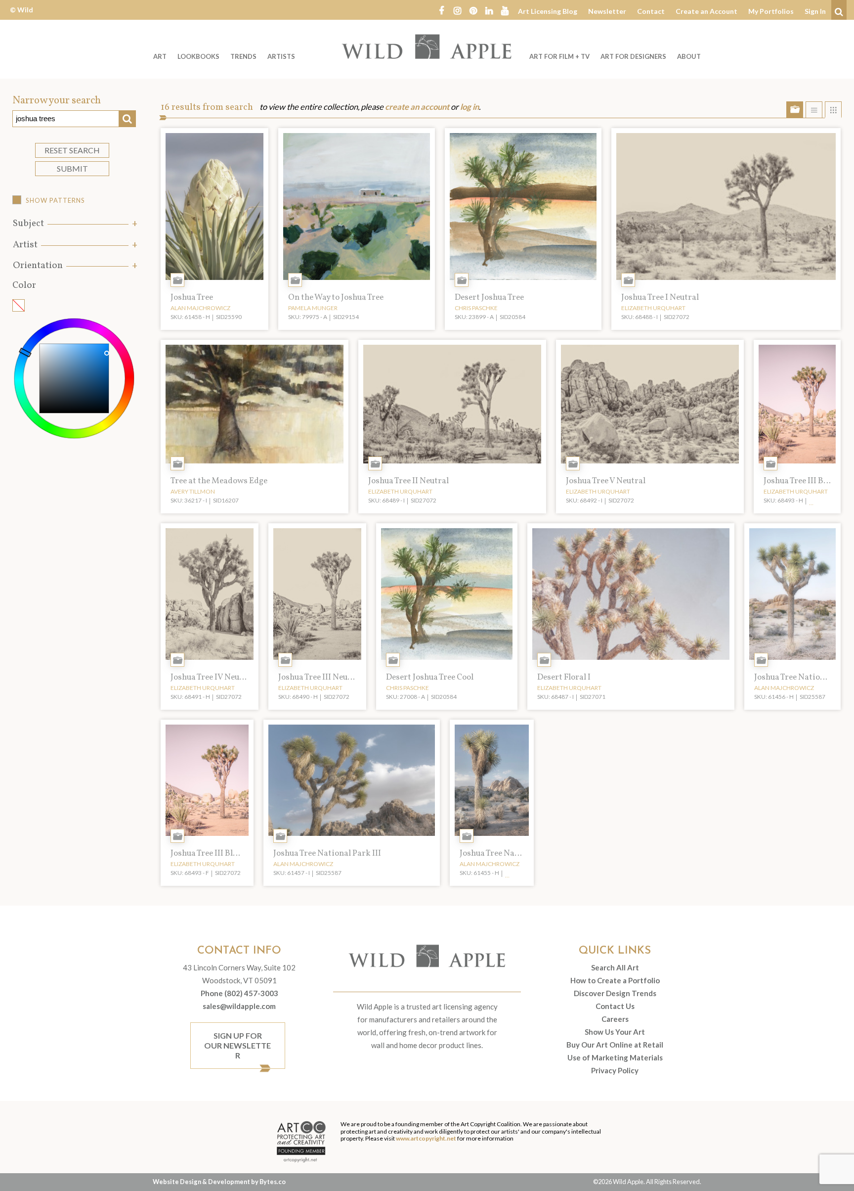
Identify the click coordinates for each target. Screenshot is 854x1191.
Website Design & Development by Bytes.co (219, 1182)
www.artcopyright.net (426, 1138)
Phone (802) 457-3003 (239, 993)
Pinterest (473, 9)
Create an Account (706, 11)
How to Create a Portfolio (615, 980)
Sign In (815, 11)
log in (469, 107)
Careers (615, 1018)
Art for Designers (633, 56)
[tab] (74, 223)
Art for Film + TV (559, 56)
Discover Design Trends (615, 993)
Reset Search (72, 150)
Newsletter (607, 11)
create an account (417, 107)
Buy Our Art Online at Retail (614, 1044)
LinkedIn (488, 9)
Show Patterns (55, 200)
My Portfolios (771, 11)
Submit (72, 168)
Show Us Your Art (615, 1031)
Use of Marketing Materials (615, 1057)
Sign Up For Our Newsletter (237, 1045)
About (689, 56)
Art (160, 56)
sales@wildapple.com (239, 1006)
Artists (281, 56)
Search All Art (615, 967)
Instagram (457, 9)
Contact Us (615, 1006)
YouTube (504, 9)
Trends (243, 56)
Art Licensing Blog (547, 11)
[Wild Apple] (427, 46)
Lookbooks (198, 56)
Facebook (441, 9)
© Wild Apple (21, 17)
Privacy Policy (615, 1070)
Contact (651, 11)
